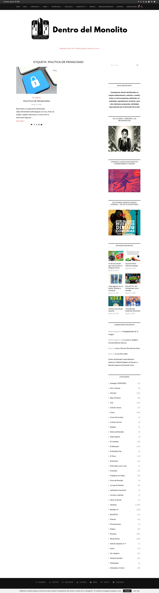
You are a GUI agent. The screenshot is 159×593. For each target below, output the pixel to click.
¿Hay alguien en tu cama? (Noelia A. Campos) (115, 288)
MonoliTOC (125, 514)
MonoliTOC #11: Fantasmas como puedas (132, 288)
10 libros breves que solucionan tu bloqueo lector (115, 266)
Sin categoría (125, 553)
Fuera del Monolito (125, 480)
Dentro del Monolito (125, 432)
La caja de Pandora (125, 485)
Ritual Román (125, 539)
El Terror (125, 456)
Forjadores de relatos (125, 476)
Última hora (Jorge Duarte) (115, 310)
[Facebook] (138, 1)
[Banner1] (124, 139)
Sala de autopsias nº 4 (125, 544)
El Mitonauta (125, 446)
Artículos (68, 6)
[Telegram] (154, 1)
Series (125, 548)
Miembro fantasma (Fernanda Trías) (121, 365)
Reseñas (125, 534)
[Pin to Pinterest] (39, 124)
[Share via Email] (41, 124)
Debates (125, 427)
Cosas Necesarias (125, 417)
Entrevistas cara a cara (125, 466)
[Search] (142, 7)
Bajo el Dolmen (125, 398)
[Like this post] (31, 124)
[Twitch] (151, 1)
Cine (24, 6)
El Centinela (125, 442)
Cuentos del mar (125, 422)
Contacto (119, 6)
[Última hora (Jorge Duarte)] (115, 301)
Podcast (92, 6)
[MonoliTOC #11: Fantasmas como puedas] (132, 279)
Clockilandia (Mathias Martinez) (132, 310)
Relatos (125, 529)
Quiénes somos (131, 6)
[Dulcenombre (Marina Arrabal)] (132, 256)
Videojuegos (125, 563)
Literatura (34, 6)
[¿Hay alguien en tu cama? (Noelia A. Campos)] (115, 279)
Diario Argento (125, 437)
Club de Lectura (125, 408)
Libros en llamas (125, 500)
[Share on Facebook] (34, 124)
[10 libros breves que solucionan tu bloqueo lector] (115, 256)
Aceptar (127, 591)
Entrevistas (56, 6)
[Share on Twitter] (36, 124)
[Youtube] (146, 1)
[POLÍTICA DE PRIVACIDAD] (36, 80)
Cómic (45, 6)
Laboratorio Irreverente (125, 490)
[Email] (149, 1)
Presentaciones (125, 524)
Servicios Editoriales (106, 6)
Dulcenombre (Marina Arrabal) (131, 265)
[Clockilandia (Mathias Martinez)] (132, 301)
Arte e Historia (125, 388)
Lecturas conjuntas (125, 495)
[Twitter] (141, 1)
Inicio (18, 6)
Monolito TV (80, 6)
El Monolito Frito (125, 451)
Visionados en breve (125, 568)
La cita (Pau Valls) (121, 354)
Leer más (19, 121)
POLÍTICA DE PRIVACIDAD (36, 101)
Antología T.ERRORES (125, 383)
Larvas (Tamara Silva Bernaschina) (127, 348)
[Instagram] (143, 1)
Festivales (125, 471)
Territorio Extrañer (125, 558)
